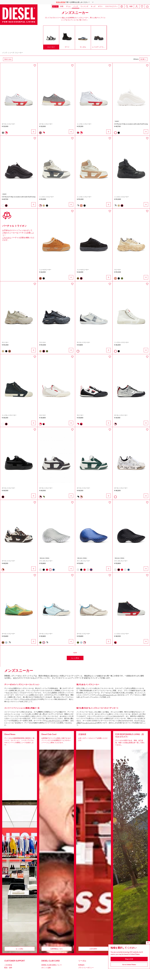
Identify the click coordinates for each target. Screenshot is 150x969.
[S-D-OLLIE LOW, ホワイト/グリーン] (93, 455)
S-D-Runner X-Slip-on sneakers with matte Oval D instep (131, 124)
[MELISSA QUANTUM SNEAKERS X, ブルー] (93, 528)
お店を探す (93, 949)
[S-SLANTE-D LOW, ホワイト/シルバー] (93, 309)
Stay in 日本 (129, 959)
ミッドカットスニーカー (84, 124)
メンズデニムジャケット (107, 695)
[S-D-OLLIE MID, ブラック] (131, 164)
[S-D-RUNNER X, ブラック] (18, 164)
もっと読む (19, 949)
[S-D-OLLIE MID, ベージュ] (93, 164)
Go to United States (129, 964)
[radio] (3, 133)
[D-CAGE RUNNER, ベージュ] (131, 236)
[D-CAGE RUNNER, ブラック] (56, 309)
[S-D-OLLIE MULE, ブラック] (93, 236)
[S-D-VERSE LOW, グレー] (56, 91)
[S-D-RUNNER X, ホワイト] (131, 91)
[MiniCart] (147, 6)
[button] (75, 2)
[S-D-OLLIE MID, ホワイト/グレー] (56, 164)
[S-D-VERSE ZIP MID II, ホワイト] (131, 309)
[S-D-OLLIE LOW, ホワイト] (131, 455)
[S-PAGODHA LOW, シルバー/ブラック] (131, 382)
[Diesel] (19, 14)
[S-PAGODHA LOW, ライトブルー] (56, 601)
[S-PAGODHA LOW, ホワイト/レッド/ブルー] (56, 382)
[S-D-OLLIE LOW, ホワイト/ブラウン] (18, 528)
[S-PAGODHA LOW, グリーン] (18, 601)
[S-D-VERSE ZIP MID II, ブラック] (18, 382)
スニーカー (19, 52)
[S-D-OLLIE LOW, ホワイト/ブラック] (56, 455)
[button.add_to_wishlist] (34, 65)
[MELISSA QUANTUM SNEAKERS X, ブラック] (131, 528)
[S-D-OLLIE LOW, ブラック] (18, 455)
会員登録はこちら (56, 949)
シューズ (11, 52)
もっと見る (75, 658)
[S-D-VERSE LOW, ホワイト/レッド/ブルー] (18, 91)
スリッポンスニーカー (45, 561)
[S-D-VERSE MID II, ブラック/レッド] (131, 601)
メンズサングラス (29, 699)
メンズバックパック (89, 723)
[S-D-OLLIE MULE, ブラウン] (56, 236)
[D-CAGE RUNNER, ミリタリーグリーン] (18, 309)
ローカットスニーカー (8, 124)
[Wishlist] (142, 6)
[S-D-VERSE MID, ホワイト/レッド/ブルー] (93, 91)
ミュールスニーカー (45, 269)
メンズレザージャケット (54, 720)
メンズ (4, 52)
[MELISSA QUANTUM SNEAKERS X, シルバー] (56, 528)
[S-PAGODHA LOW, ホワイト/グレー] (93, 601)
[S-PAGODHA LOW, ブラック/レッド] (93, 382)
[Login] (136, 6)
